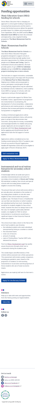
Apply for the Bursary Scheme (14, 280)
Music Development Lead (23, 128)
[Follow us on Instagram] (5, 315)
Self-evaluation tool (10, 153)
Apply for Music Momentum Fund (15, 159)
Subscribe (7, 302)
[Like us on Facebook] (2, 315)
